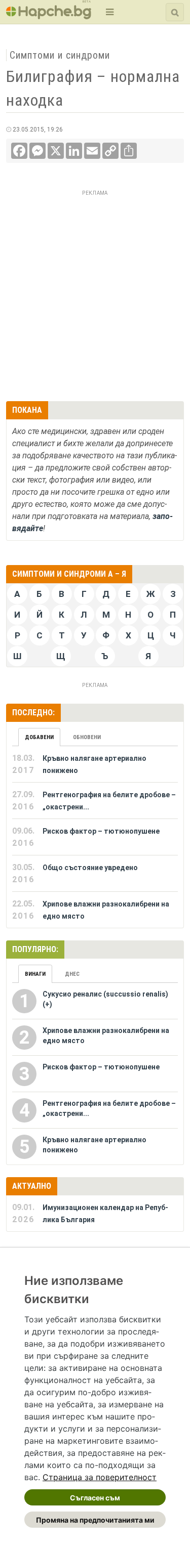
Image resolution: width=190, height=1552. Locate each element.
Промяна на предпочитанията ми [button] (95, 1520)
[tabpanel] (95, 837)
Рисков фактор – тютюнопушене (101, 831)
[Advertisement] (95, 294)
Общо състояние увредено (90, 868)
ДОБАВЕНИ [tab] (39, 737)
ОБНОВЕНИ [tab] (87, 737)
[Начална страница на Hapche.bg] (48, 16)
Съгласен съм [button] (95, 1497)
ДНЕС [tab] (72, 974)
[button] (108, 12)
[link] (100, 1477)
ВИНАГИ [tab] (35, 974)
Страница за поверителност (100, 1477)
